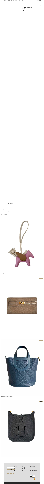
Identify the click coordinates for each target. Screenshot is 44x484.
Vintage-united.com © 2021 (22, 483)
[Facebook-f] (7, 473)
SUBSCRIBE (10, 469)
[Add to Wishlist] (23, 10)
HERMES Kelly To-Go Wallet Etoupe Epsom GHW (6, 335)
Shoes (17, 5)
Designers (9, 5)
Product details (7, 203)
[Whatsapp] (13, 473)
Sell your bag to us (24, 469)
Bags (15, 5)
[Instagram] (8, 473)
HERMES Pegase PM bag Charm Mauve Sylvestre (6, 273)
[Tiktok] (11, 473)
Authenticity (25, 5)
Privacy (15, 470)
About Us (23, 466)
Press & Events (23, 470)
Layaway (15, 468)
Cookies (15, 471)
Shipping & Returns (12, 203)
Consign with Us (24, 468)
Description (4, 203)
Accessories (20, 5)
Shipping (15, 469)
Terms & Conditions (16, 466)
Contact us (23, 471)
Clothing (12, 5)
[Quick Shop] (43, 267)
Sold (28, 5)
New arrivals (5, 5)
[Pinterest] (10, 473)
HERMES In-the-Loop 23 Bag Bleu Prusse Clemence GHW (7, 396)
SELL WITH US (31, 5)
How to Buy (23, 467)
